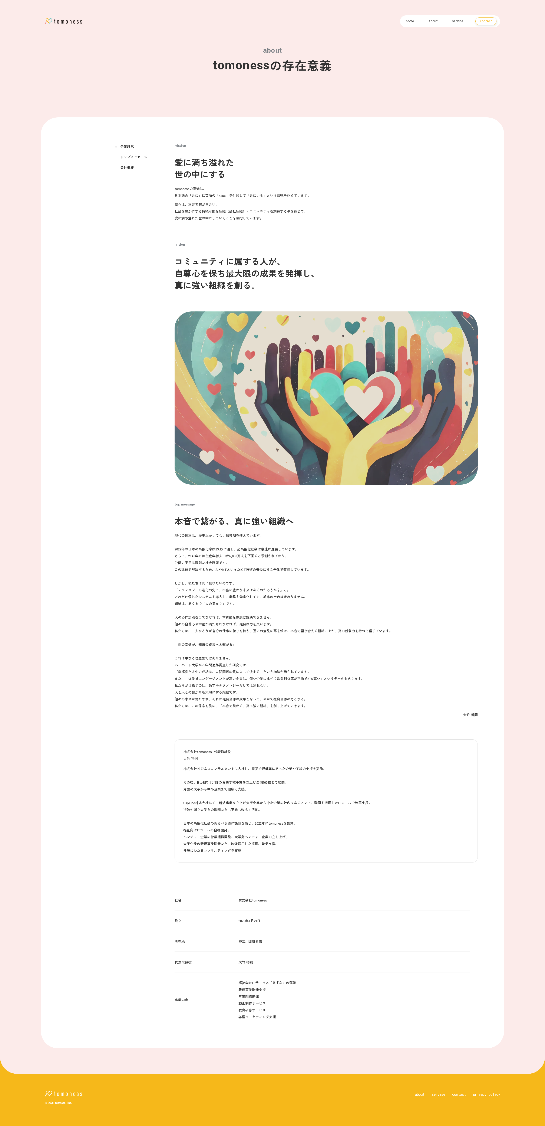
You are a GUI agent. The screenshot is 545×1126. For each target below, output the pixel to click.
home (410, 20)
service (457, 20)
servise (438, 1094)
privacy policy (486, 1094)
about (433, 20)
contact (459, 1094)
